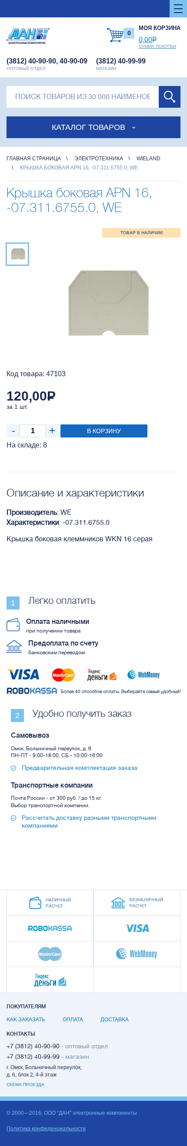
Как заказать (26, 1020)
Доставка (114, 1020)
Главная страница (34, 159)
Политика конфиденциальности (46, 1129)
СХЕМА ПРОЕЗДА (25, 1084)
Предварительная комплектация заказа (79, 767)
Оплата (73, 1020)
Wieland (148, 159)
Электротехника (98, 159)
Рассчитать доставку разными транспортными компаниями (89, 821)
